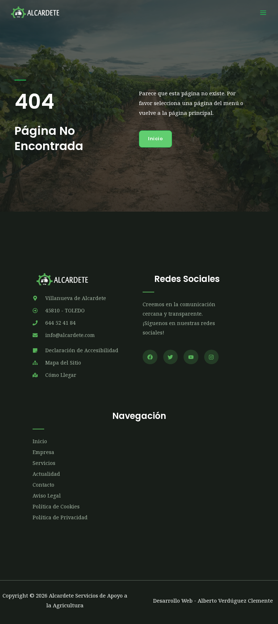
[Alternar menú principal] (263, 12)
